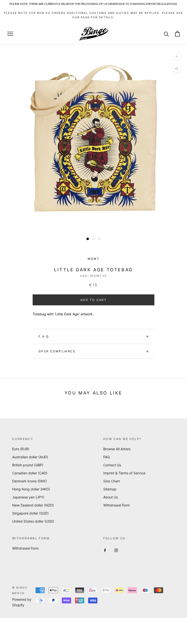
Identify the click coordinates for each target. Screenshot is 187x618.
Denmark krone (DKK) (29, 481)
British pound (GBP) (27, 465)
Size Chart (111, 481)
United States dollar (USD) (33, 521)
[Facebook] (105, 550)
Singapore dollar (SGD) (30, 513)
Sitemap (109, 489)
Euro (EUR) (20, 449)
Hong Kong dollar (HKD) (31, 489)
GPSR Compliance (56, 351)
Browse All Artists (117, 449)
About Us (110, 497)
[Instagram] (116, 550)
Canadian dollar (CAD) (29, 473)
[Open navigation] (10, 34)
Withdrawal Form (116, 505)
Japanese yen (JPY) (28, 497)
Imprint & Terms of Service (124, 473)
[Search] (166, 33)
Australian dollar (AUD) (30, 457)
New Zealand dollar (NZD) (33, 505)
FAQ (106, 457)
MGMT (94, 259)
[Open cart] (177, 34)
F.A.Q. (44, 336)
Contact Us (112, 465)
